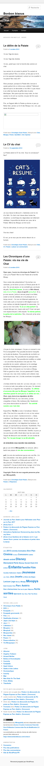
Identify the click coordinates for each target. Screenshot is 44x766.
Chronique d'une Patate (19, 133)
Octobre (9, 586)
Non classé (7, 635)
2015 (9, 550)
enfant (5, 568)
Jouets (18, 576)
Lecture (6, 581)
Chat (38, 133)
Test (29, 594)
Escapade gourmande (11, 613)
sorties (8, 593)
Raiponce (31, 589)
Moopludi (6, 630)
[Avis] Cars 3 (8, 524)
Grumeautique (8, 671)
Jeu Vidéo (6, 577)
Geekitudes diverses (10, 618)
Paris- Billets (8, 681)
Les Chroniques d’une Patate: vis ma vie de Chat (16, 260)
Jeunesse (28, 572)
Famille (25, 567)
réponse (26, 135)
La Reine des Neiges (29, 577)
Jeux (12, 576)
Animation (22, 550)
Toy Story (34, 594)
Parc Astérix (23, 585)
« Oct (10, 511)
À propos (15, 30)
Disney (21, 559)
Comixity (6, 661)
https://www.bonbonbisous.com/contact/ (16, 737)
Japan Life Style (9, 620)
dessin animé (9, 559)
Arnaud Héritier (8, 656)
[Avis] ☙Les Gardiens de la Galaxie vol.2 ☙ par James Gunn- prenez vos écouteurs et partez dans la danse (21, 539)
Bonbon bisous (13, 13)
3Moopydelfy (19, 722)
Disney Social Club (26, 563)
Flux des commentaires (11, 750)
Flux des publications (11, 748)
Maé (4, 676)
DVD (36, 563)
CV (4, 247)
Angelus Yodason (9, 654)
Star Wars (25, 594)
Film (33, 567)
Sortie (37, 589)
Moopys (6, 135)
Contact (23, 30)
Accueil (6, 30)
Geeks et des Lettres (10, 668)
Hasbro (19, 573)
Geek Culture (8, 666)
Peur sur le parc (22, 589)
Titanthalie (7, 683)
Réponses (13, 482)
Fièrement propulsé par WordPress (22, 762)
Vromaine (6, 706)
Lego (13, 581)
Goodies (6, 573)
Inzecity (6, 673)
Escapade (6, 611)
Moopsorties (7, 633)
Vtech (5, 597)
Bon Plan (31, 550)
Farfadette (7, 663)
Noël (5, 586)
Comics (15, 555)
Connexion (7, 745)
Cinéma (7, 554)
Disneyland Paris (10, 562)
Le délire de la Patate (15, 45)
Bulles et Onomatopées (11, 659)
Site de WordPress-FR (11, 752)
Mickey (18, 582)
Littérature (7, 625)
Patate (11, 135)
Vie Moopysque (9, 643)
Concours (23, 554)
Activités (14, 551)
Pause (5, 638)
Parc (14, 586)
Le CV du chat (11, 144)
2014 (4, 551)
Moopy (23, 581)
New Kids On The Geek (11, 678)
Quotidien (17, 135)
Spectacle (17, 593)
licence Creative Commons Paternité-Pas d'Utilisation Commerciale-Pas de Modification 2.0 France (21, 727)
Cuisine (30, 555)
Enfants (14, 567)
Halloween (12, 573)
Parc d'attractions (10, 589)
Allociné (6, 651)
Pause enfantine (9, 640)
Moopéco (6, 628)
